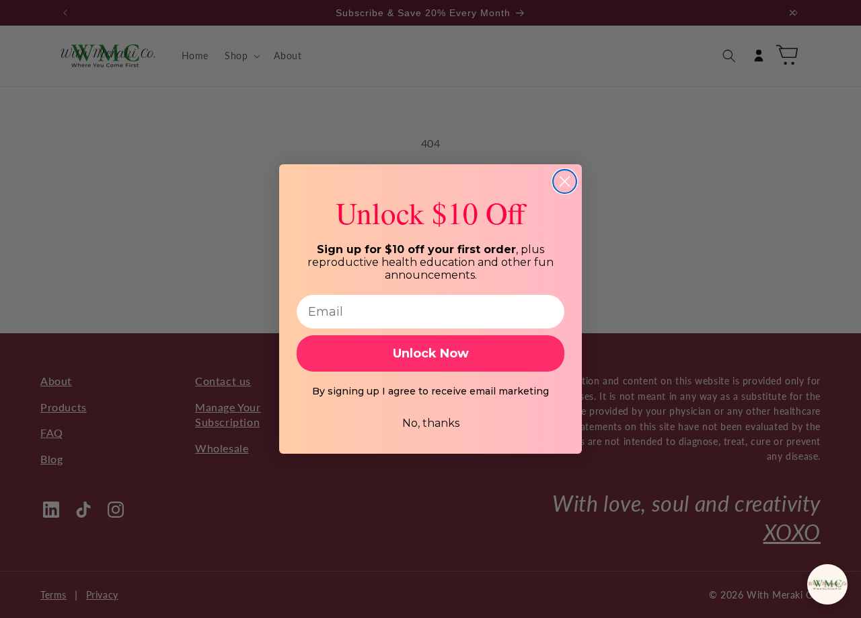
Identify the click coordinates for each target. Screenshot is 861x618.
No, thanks (430, 423)
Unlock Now (431, 353)
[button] (827, 584)
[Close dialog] (564, 181)
